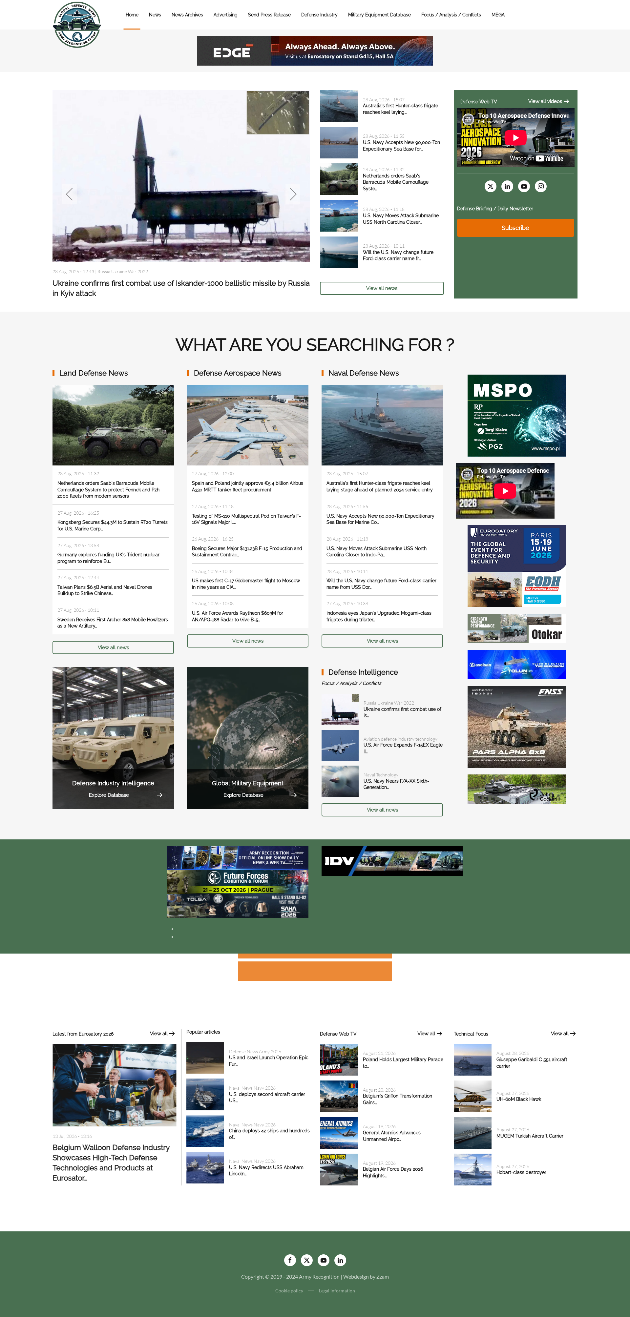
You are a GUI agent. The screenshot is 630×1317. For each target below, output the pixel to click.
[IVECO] (392, 860)
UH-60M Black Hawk (518, 1099)
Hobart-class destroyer (521, 1172)
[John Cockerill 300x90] (517, 788)
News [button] (155, 14)
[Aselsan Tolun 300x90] (517, 664)
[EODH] (517, 565)
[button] (69, 194)
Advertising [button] (226, 14)
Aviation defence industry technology (400, 739)
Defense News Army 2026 (123, 271)
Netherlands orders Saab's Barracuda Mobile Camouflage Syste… (396, 182)
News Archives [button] (187, 14)
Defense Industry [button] (319, 14)
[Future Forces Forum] (237, 881)
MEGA (498, 14)
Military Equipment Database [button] (379, 14)
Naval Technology (381, 774)
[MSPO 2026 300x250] (517, 415)
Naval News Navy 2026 (252, 1088)
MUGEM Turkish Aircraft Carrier (529, 1136)
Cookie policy (289, 1290)
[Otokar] (517, 628)
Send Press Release (269, 14)
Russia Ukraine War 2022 (389, 703)
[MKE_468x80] (237, 905)
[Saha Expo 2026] (237, 857)
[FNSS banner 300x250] (517, 726)
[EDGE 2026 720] (315, 50)
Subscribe (515, 227)
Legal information (337, 1290)
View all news (381, 288)
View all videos (545, 101)
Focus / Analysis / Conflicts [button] (451, 14)
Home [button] (132, 14)
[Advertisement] (315, 957)
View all (159, 1034)
